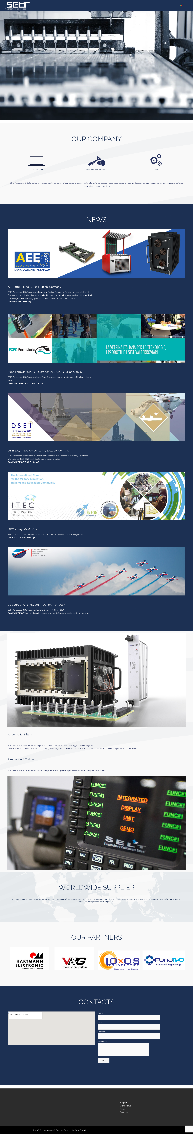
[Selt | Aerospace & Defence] (17, 5)
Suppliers (124, 1102)
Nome (100, 1013)
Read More (13, 305)
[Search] (188, 5)
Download (124, 1112)
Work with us (125, 1106)
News (122, 1109)
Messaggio (102, 1041)
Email (100, 1022)
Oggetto (101, 1032)
